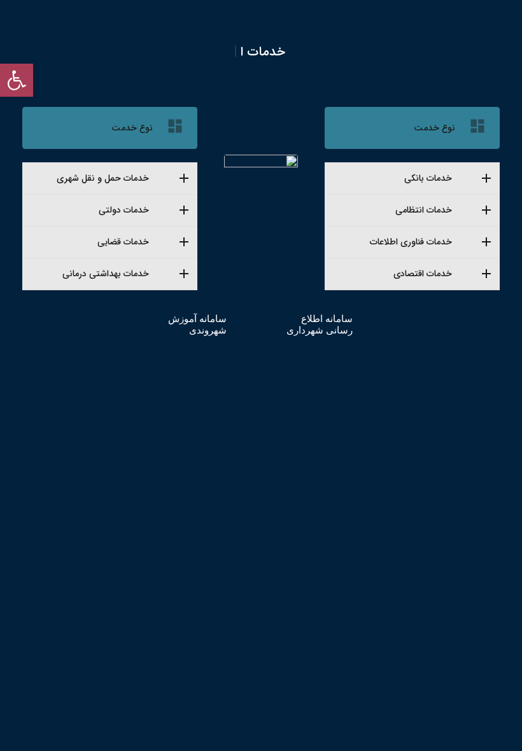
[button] (16, 80)
